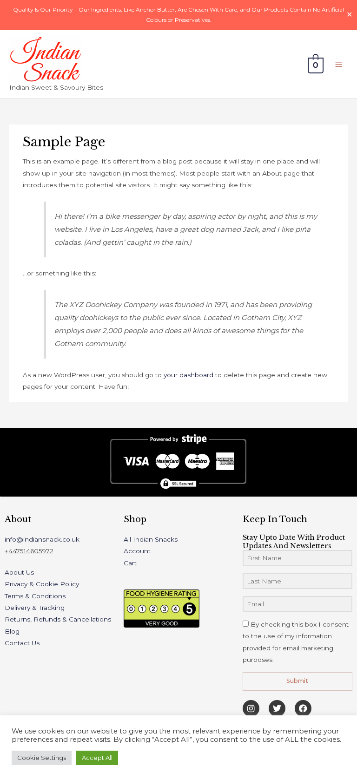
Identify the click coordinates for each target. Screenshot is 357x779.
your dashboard (188, 375)
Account (137, 551)
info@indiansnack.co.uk (42, 539)
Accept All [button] (97, 757)
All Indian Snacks (151, 539)
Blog (12, 631)
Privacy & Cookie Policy (42, 584)
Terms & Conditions (35, 596)
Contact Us (22, 643)
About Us (19, 572)
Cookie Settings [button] (41, 757)
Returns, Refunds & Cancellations (58, 619)
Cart (130, 563)
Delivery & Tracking (35, 607)
